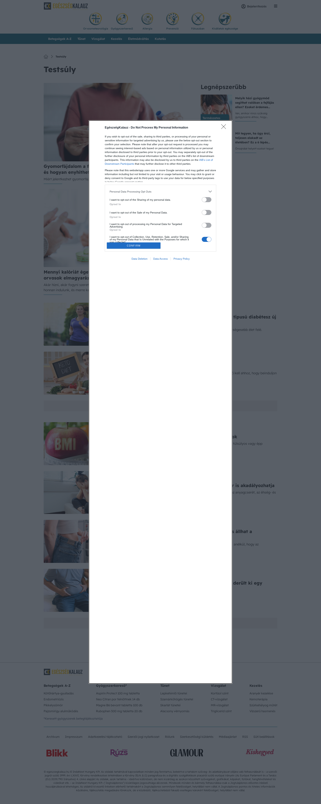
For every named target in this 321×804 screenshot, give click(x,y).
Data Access (160, 258)
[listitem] (160, 191)
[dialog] (160, 402)
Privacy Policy (182, 258)
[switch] (206, 199)
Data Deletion (139, 258)
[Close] (224, 127)
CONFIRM (134, 245)
